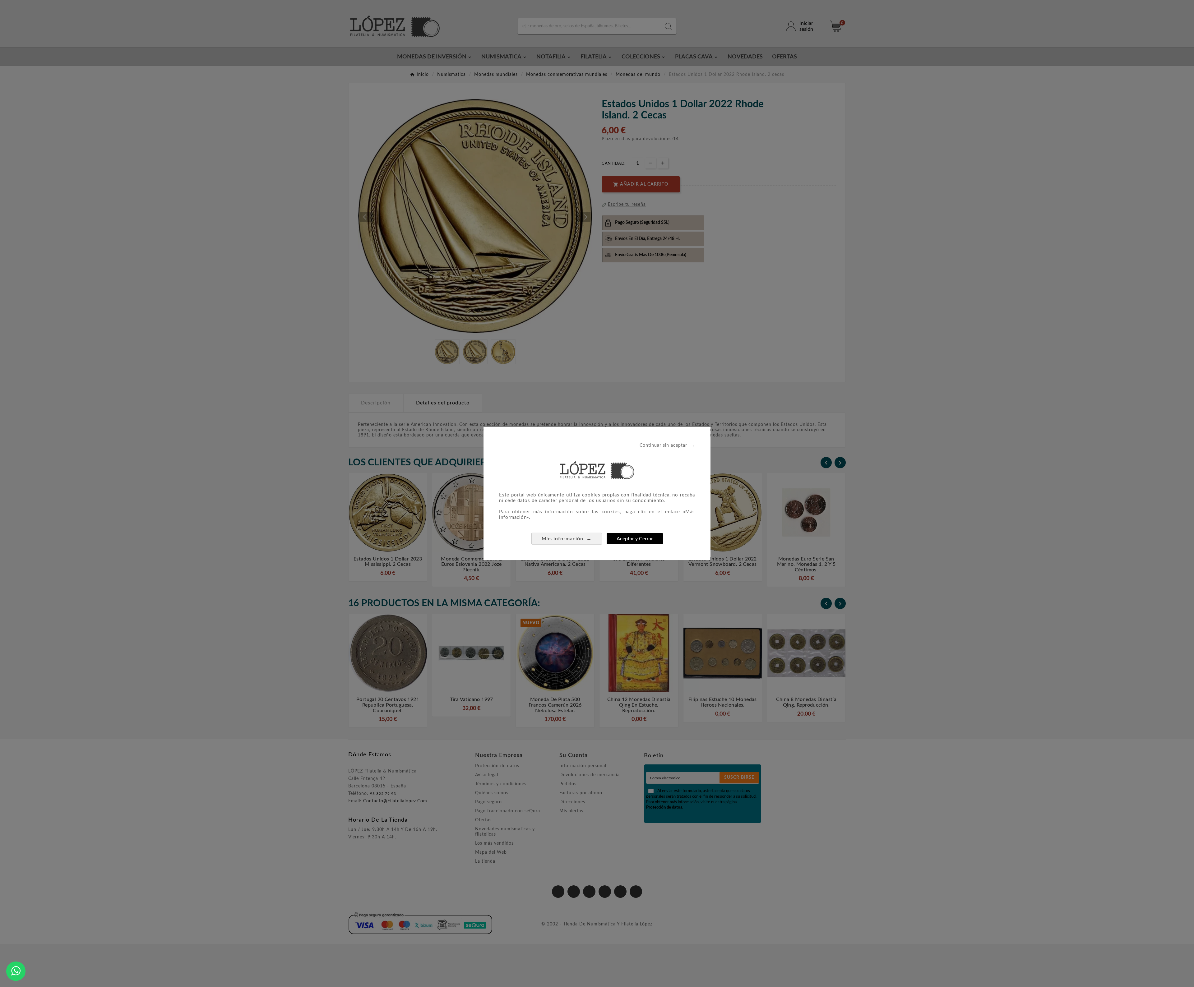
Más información (567, 538)
